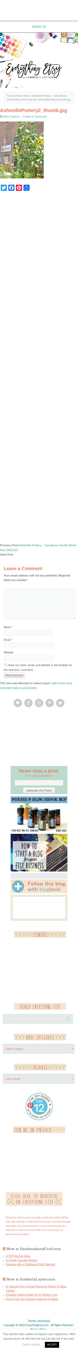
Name (8, 627)
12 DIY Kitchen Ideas (18, 1256)
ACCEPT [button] (52, 1345)
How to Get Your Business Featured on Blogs (32, 1299)
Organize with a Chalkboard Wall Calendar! (30, 1264)
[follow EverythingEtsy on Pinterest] (39, 1132)
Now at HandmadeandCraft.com (34, 1249)
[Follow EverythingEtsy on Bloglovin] (39, 892)
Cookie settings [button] (31, 1344)
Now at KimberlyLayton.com (31, 1279)
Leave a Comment (35, 116)
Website (8, 652)
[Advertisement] (39, 369)
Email (8, 640)
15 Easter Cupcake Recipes (21, 1260)
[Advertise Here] (34, 1205)
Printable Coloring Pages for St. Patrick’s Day (32, 1295)
